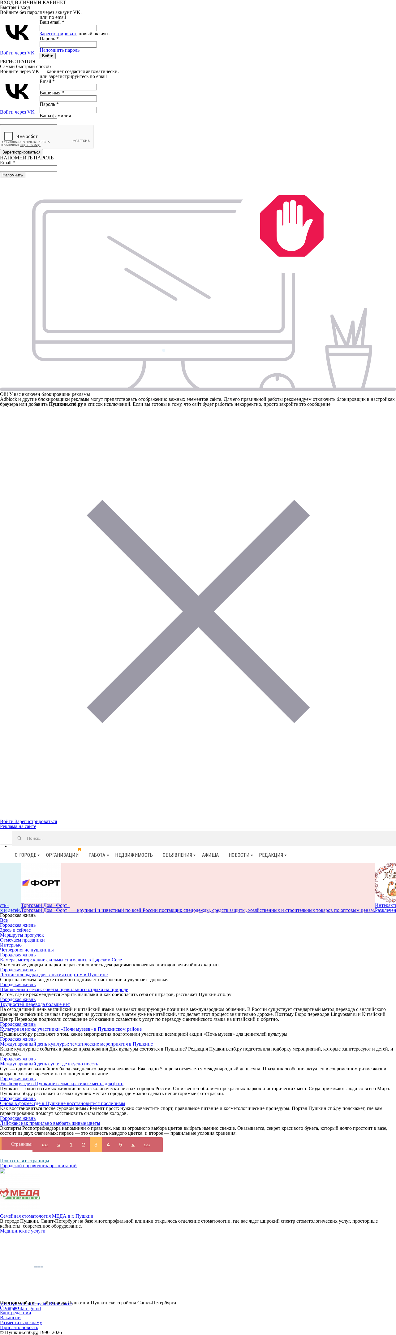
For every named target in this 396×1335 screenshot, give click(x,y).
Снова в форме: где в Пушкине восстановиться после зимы (62, 1103)
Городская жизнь (18, 925)
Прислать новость (19, 1327)
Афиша (210, 855)
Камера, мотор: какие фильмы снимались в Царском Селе (61, 959)
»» (147, 1145)
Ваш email (52, 22)
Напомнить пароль (60, 50)
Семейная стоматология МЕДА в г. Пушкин (46, 1216)
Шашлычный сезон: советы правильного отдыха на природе (64, 989)
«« (45, 1145)
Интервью (11, 944)
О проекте (11, 1307)
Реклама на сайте (18, 826)
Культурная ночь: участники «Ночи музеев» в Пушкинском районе (71, 1029)
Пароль (49, 38)
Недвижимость (134, 855)
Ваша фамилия (55, 115)
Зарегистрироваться (36, 821)
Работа (96, 855)
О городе (25, 855)
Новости (239, 855)
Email (47, 81)
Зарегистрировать (58, 33)
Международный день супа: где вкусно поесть (49, 1063)
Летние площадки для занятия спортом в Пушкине (54, 974)
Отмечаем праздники (22, 940)
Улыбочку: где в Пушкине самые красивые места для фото (61, 1083)
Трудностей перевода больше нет (35, 1004)
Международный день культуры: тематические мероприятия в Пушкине (76, 1044)
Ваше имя (52, 92)
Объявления (177, 855)
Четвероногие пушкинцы (27, 949)
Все (4, 920)
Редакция (271, 855)
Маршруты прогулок (22, 935)
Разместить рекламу (21, 1322)
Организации (62, 855)
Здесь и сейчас (15, 930)
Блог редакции (15, 1312)
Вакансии (10, 1317)
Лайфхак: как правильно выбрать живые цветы (50, 1123)
